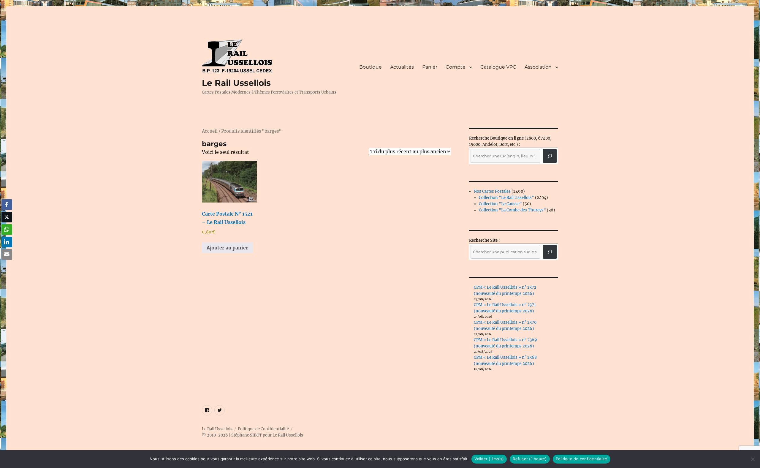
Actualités (402, 67)
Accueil (210, 131)
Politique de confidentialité (581, 458)
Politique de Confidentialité (263, 428)
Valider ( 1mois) (489, 458)
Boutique (370, 67)
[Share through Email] (6, 254)
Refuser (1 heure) (530, 458)
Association (538, 67)
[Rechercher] (550, 252)
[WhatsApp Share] (6, 229)
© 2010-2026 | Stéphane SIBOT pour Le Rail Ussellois (252, 435)
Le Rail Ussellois (236, 83)
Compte (456, 67)
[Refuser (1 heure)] (753, 459)
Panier (429, 67)
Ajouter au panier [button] (227, 248)
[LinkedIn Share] (6, 242)
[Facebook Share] (6, 204)
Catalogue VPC (498, 67)
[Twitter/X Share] (6, 217)
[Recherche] (550, 156)
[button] (6, 266)
